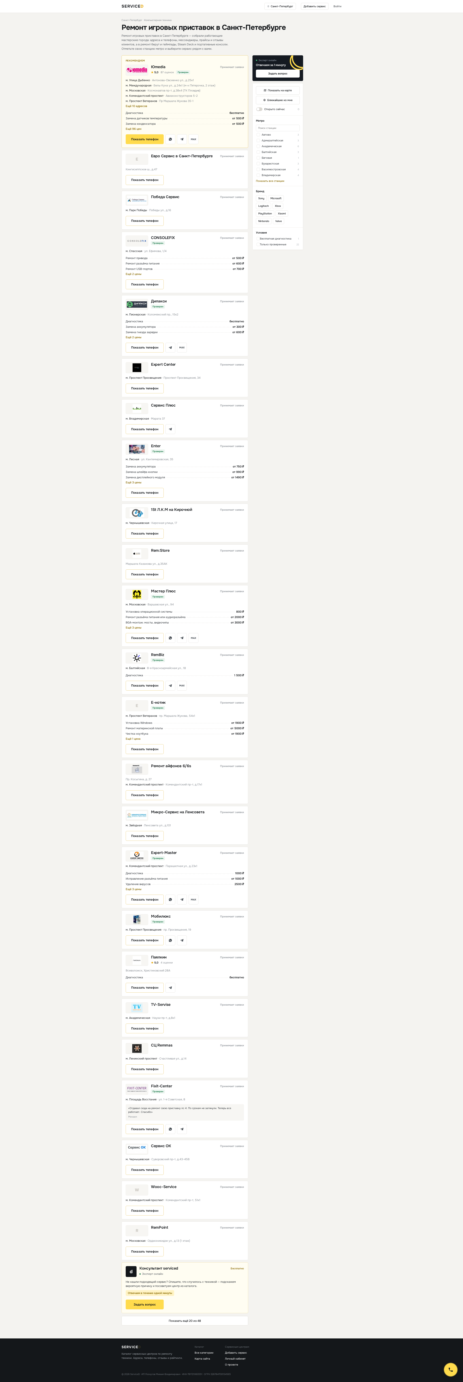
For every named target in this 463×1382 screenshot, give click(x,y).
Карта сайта (202, 1358)
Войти (337, 6)
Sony (261, 198)
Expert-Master (164, 853)
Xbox (278, 206)
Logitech (263, 206)
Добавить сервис (315, 6)
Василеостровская (274, 169)
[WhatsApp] (170, 139)
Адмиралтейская (272, 140)
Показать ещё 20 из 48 (185, 1321)
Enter (156, 446)
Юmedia (158, 67)
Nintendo (263, 221)
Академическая (272, 146)
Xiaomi (282, 213)
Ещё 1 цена (133, 739)
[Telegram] (182, 139)
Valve (278, 221)
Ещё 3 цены (133, 482)
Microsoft (275, 198)
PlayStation (265, 213)
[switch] (278, 109)
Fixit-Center (161, 1086)
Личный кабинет (235, 1358)
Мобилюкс (161, 916)
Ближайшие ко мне (280, 100)
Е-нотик (158, 702)
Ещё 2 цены (133, 274)
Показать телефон (144, 139)
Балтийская (269, 152)
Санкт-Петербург (132, 20)
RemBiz (157, 655)
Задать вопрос (145, 1304)
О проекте (231, 1364)
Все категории (204, 1352)
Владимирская (271, 175)
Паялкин (159, 957)
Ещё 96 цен (133, 129)
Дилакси (159, 301)
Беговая (267, 157)
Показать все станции (270, 181)
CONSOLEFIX (163, 238)
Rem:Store (160, 550)
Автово (266, 134)
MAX (193, 139)
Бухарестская (270, 163)
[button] (185, 80)
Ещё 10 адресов (136, 106)
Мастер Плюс (163, 591)
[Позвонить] (450, 1369)
